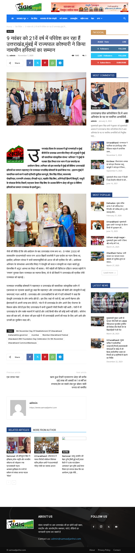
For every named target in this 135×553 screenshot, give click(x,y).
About (92, 550)
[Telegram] (60, 63)
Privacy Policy (104, 550)
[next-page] (14, 482)
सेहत (92, 18)
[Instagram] (101, 526)
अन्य (98, 18)
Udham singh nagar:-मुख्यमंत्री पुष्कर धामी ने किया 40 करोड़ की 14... (117, 240)
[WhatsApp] (52, 63)
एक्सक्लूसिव (73, 18)
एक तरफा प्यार (13, 377)
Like (124, 42)
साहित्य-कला (84, 18)
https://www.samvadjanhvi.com (43, 407)
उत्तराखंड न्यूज (21, 18)
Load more (108, 272)
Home (9, 26)
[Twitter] (37, 63)
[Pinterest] (45, 63)
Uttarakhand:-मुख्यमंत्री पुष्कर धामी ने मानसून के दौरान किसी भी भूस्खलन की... (117, 225)
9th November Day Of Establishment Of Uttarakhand (39, 331)
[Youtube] (116, 527)
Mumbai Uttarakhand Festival (55, 335)
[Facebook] (30, 63)
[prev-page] (9, 482)
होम (13, 18)
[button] (124, 18)
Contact (117, 550)
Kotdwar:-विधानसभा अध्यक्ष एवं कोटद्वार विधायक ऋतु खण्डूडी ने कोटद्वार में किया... (117, 164)
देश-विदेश (34, 18)
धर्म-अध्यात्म (63, 18)
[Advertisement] (46, 135)
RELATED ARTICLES (19, 430)
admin (12, 55)
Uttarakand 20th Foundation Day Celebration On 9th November (35, 339)
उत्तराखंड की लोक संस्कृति (48, 18)
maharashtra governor (18, 335)
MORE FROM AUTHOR (44, 430)
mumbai (35, 335)
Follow (122, 48)
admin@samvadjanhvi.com (66, 538)
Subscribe (121, 62)
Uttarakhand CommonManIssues (22, 343)
